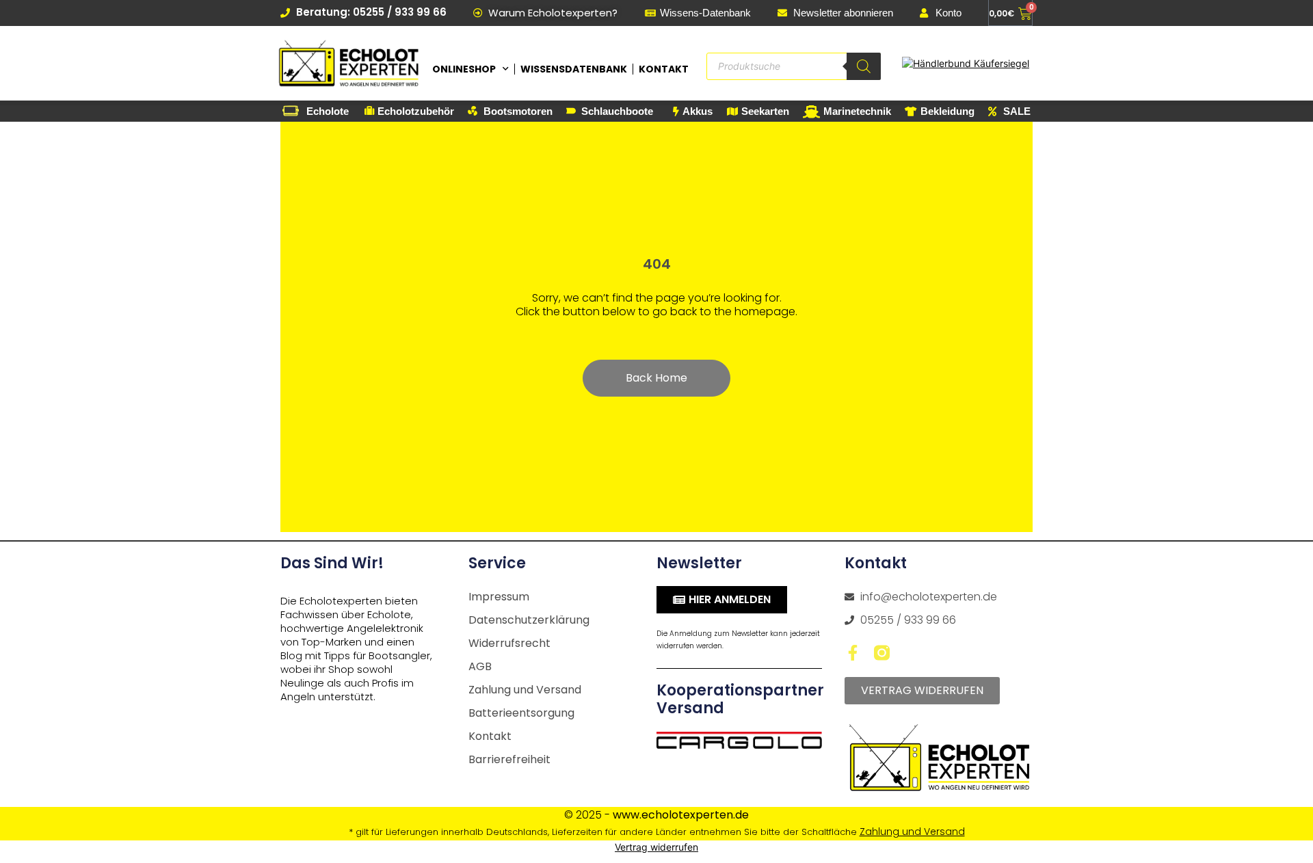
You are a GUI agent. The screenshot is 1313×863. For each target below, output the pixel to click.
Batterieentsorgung (521, 713)
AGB (480, 666)
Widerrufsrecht (509, 643)
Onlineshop (464, 69)
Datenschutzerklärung (528, 620)
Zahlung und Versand (524, 690)
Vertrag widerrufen (656, 847)
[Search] (864, 66)
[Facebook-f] (852, 653)
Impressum (498, 597)
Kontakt (664, 69)
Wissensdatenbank (573, 69)
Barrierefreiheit (509, 759)
